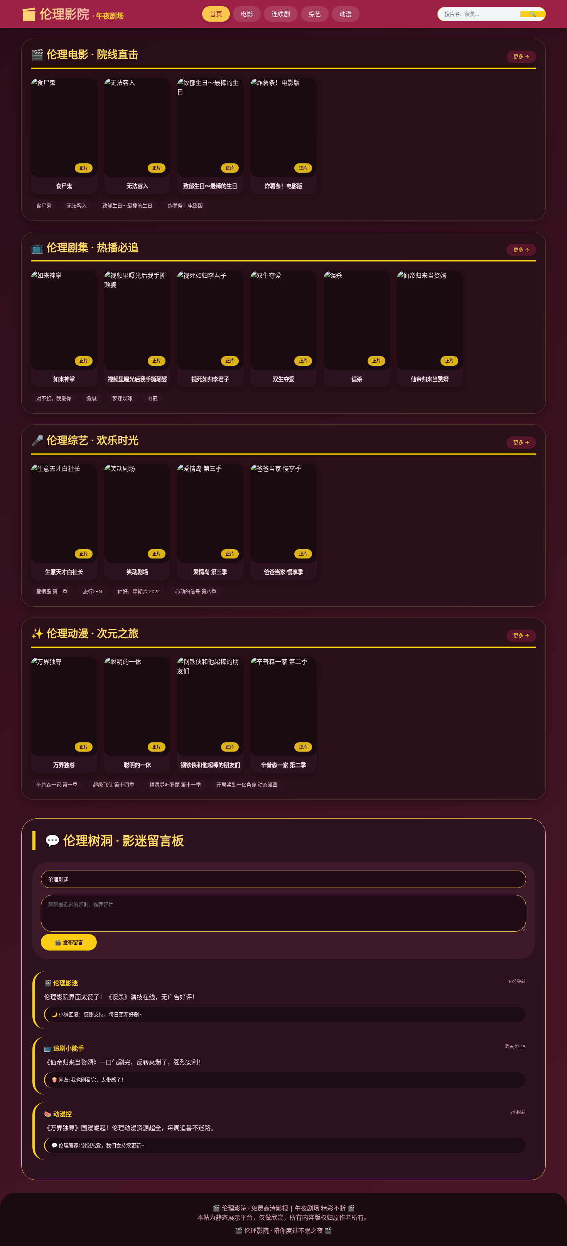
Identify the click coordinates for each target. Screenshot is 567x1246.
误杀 (356, 379)
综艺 (315, 14)
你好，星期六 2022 (139, 591)
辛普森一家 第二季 (283, 765)
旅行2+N (92, 591)
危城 (92, 398)
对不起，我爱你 (53, 398)
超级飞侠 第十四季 (113, 784)
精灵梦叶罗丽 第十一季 (175, 784)
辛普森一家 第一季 (57, 784)
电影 (247, 14)
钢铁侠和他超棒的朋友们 (210, 765)
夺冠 (153, 398)
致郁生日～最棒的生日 (210, 186)
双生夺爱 (283, 379)
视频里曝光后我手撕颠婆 (137, 379)
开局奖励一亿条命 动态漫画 (247, 784)
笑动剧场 (137, 571)
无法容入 (137, 186)
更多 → (521, 56)
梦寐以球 (122, 398)
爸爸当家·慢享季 (283, 571)
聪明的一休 (137, 765)
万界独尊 (64, 765)
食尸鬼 (64, 186)
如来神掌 (64, 379)
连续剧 (281, 14)
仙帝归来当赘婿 (430, 379)
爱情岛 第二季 (52, 591)
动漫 (345, 14)
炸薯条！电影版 (283, 186)
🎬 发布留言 (69, 943)
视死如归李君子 (210, 379)
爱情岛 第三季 (210, 571)
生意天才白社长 (64, 571)
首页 (216, 14)
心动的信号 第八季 (195, 591)
